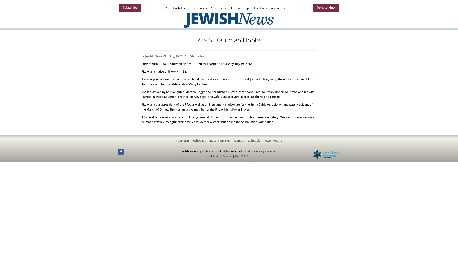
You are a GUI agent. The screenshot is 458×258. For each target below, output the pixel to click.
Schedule (254, 141)
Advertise (217, 8)
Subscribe (130, 7)
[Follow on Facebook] (121, 152)
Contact (236, 8)
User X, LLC (241, 156)
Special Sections (256, 8)
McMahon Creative (221, 156)
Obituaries (200, 8)
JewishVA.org (273, 141)
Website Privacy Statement (261, 151)
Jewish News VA (156, 56)
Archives (276, 8)
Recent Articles (175, 8)
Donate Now (325, 7)
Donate (239, 141)
